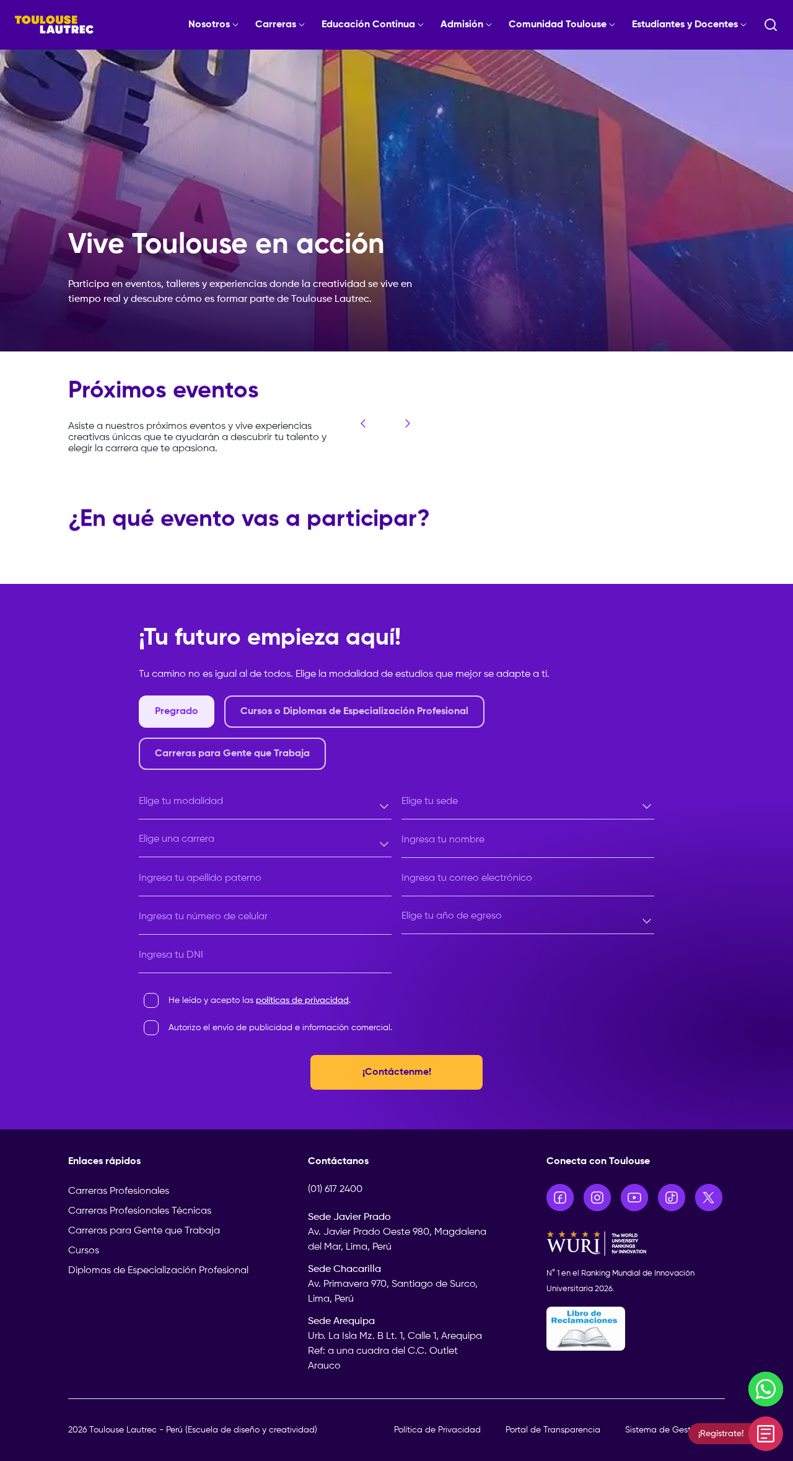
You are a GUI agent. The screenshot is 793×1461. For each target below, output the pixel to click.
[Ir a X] (708, 1197)
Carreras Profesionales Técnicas (139, 1211)
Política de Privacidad (437, 1430)
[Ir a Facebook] (560, 1197)
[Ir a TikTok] (671, 1197)
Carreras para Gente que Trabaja (144, 1231)
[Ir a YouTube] (634, 1197)
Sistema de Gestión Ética (675, 1430)
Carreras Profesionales (118, 1191)
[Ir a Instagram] (597, 1197)
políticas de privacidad (302, 1000)
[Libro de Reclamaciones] (635, 1329)
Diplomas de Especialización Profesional (158, 1271)
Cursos (83, 1251)
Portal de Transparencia (553, 1430)
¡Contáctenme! (396, 1072)
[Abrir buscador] (770, 24)
